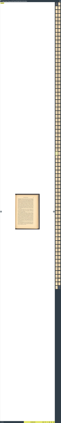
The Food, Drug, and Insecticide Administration (14, 1)
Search (2, 3)
